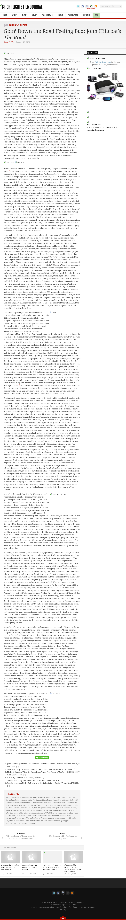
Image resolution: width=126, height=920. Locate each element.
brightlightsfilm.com (76, 902)
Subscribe (86, 15)
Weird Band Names (94, 125)
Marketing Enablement (95, 130)
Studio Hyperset (39, 907)
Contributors (73, 15)
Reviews (17, 25)
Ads (96, 15)
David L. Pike (9, 42)
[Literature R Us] (88, 117)
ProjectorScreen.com (102, 62)
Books (60, 15)
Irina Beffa (67, 907)
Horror (11, 25)
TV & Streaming (47, 15)
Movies (24, 15)
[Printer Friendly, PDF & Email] (42, 758)
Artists (14, 15)
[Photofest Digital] (88, 112)
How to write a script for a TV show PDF (102, 127)
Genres (34, 15)
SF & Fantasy (23, 25)
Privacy (63, 910)
